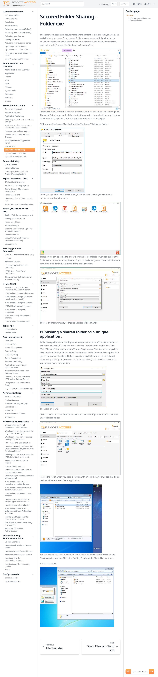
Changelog (103, 4)
